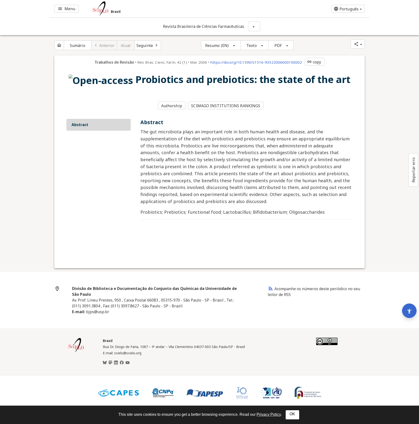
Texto (251, 45)
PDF (278, 45)
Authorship (171, 105)
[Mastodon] (110, 362)
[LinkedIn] (116, 362)
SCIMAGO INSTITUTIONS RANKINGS (225, 105)
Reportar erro (413, 169)
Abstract (80, 124)
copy (314, 62)
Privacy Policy (269, 414)
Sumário (77, 45)
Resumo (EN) (217, 45)
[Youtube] (127, 362)
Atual (126, 45)
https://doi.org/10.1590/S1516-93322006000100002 (256, 62)
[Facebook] (122, 362)
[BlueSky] (105, 362)
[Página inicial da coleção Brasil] (76, 351)
